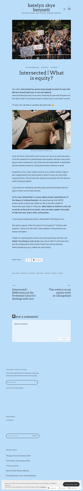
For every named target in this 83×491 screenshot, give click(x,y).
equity (17, 273)
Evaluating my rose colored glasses (21, 476)
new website (31, 273)
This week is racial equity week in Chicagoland (60, 292)
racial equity (39, 273)
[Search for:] (22, 436)
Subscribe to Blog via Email (16, 370)
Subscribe (35, 381)
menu (69, 6)
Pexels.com (48, 151)
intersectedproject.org (21, 95)
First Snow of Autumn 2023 (18, 461)
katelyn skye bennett (41, 7)
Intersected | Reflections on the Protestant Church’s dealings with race (24, 294)
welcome (60, 273)
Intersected (54, 67)
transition (54, 273)
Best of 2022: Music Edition (17, 471)
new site (43, 241)
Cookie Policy (44, 487)
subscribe (47, 273)
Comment (64, 338)
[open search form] (64, 9)
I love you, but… (13, 466)
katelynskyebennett (33, 67)
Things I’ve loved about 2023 (18, 456)
